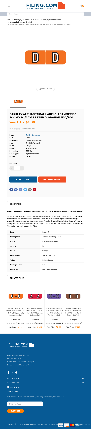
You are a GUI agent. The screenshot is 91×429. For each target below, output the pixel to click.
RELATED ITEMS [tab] (17, 278)
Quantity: (13, 164)
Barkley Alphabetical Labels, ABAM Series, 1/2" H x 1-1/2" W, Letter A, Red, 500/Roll (35, 312)
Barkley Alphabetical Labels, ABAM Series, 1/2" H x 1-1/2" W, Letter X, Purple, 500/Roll (54, 312)
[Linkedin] (30, 189)
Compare (16, 320)
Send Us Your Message (20, 356)
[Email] (16, 189)
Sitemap (10, 424)
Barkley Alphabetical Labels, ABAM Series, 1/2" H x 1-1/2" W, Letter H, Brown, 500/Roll (73, 312)
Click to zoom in (46, 89)
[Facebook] (11, 189)
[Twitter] (25, 189)
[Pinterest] (34, 189)
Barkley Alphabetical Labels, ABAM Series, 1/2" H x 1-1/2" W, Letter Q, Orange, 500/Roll (15, 312)
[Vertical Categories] (9, 6)
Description (16, 204)
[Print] (20, 189)
